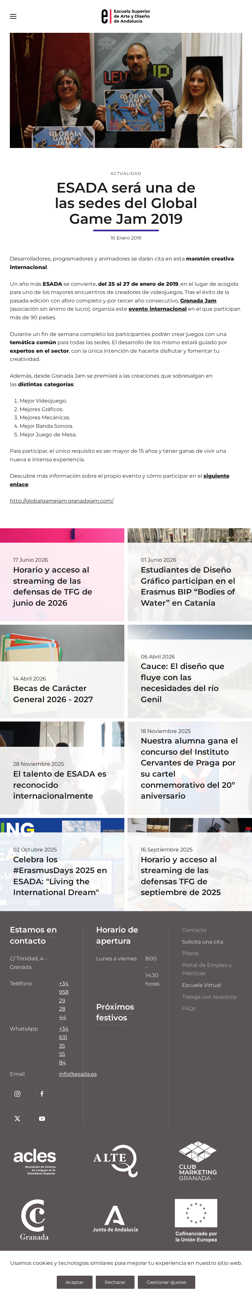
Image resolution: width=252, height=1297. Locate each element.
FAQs (189, 1008)
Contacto (194, 930)
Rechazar (115, 1282)
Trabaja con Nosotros (209, 997)
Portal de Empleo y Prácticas (207, 969)
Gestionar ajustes (166, 1282)
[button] (13, 16)
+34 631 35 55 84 (64, 1045)
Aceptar (75, 1282)
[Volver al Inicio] (126, 16)
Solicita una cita (202, 942)
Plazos (190, 953)
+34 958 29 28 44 (64, 1000)
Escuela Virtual (201, 985)
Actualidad (126, 173)
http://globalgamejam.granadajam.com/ (62, 501)
